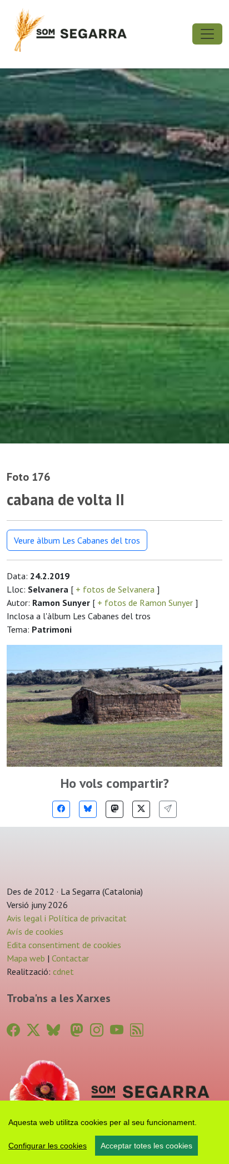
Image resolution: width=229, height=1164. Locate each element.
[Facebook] (61, 809)
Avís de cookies (35, 931)
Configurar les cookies (47, 1145)
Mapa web (26, 958)
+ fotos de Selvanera (115, 589)
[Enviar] (168, 809)
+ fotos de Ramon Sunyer (145, 602)
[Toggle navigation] (207, 34)
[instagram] (96, 1030)
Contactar (70, 958)
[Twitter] (141, 809)
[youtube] (116, 1030)
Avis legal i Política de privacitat (67, 918)
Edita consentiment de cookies (64, 944)
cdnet (62, 971)
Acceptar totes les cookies (146, 1145)
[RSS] (136, 1030)
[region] (114, 1132)
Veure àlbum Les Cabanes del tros (77, 540)
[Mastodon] (114, 809)
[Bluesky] (88, 809)
